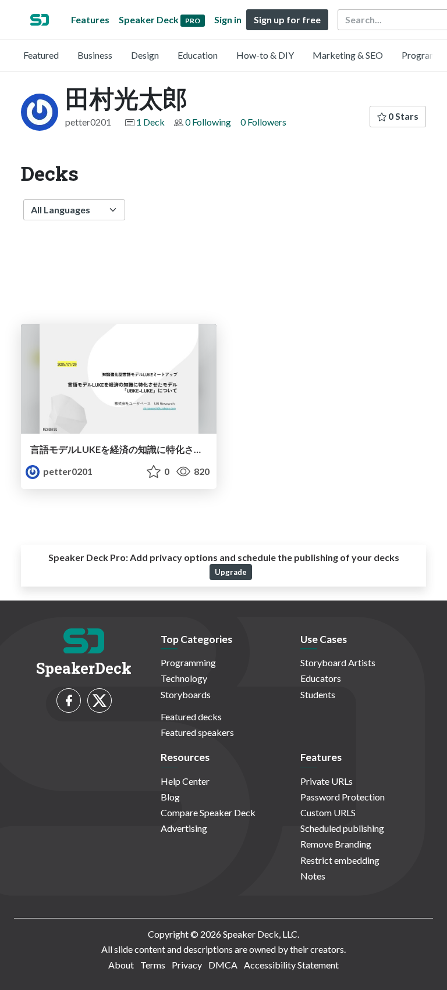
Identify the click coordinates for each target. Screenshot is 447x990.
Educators (320, 678)
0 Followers (263, 121)
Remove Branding (335, 843)
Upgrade (231, 572)
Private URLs (326, 781)
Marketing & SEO (348, 54)
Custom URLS (328, 812)
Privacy (187, 964)
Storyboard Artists (337, 662)
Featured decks (191, 716)
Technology (184, 678)
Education (198, 54)
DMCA (222, 964)
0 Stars (402, 115)
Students (317, 694)
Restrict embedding (339, 860)
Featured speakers (197, 732)
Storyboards (186, 694)
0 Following (208, 121)
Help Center (185, 781)
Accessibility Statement (291, 964)
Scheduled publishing (342, 828)
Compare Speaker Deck (208, 812)
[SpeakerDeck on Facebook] (68, 700)
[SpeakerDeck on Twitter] (99, 700)
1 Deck (150, 121)
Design (145, 54)
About (121, 964)
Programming (188, 662)
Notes (312, 875)
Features (90, 19)
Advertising (184, 828)
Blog (170, 796)
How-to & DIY (265, 54)
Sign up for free (287, 19)
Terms (152, 964)
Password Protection (342, 796)
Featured (41, 54)
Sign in (228, 19)
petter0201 (67, 471)
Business (94, 54)
